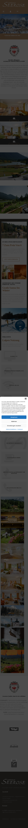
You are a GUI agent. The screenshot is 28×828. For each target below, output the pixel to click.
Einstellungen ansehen (14, 425)
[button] (25, 398)
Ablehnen (14, 421)
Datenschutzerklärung (11, 429)
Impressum (20, 429)
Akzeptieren (14, 417)
